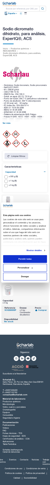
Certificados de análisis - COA (16, 439)
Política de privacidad (35, 473)
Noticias (35, 460)
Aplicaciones (8, 441)
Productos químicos (12, 401)
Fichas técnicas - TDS (12, 433)
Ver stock (8, 321)
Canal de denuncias (11, 452)
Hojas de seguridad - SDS (14, 436)
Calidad (16, 478)
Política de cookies (13, 473)
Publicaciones (9, 425)
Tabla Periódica (9, 444)
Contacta (24, 460)
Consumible (8, 415)
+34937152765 (10, 392)
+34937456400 (11, 390)
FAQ (4, 431)
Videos (6, 428)
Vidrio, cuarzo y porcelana (14, 407)
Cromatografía (9, 410)
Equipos (6, 412)
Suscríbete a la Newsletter (14, 374)
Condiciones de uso (13, 468)
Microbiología (9, 404)
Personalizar (23, 267)
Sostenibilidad (30, 478)
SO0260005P (10, 310)
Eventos (12, 460)
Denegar (25, 276)
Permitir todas (25, 259)
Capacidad (10, 172)
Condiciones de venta (35, 468)
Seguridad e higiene (11, 418)
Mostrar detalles (34, 250)
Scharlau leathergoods (13, 450)
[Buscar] (42, 8)
